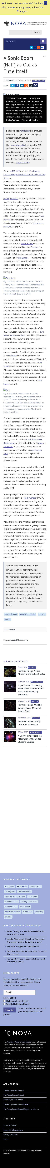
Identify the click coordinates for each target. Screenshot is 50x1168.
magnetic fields (11, 906)
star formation (35, 886)
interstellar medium (12, 912)
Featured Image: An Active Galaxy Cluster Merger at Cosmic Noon (30, 707)
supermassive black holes (15, 896)
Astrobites (10, 80)
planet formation (11, 901)
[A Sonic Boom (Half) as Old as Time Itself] (25, 94)
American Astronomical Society (19, 1042)
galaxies (8, 917)
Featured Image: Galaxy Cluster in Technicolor (29, 723)
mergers (42, 614)
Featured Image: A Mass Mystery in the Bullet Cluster (31, 672)
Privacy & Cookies (10, 1135)
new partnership (17, 145)
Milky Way (39, 912)
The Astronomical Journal (13, 1090)
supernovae (27, 912)
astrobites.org (22, 162)
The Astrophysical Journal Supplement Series (21, 1109)
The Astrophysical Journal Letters (16, 1104)
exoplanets (9, 886)
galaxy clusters (11, 614)
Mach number (29, 497)
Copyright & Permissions (13, 1130)
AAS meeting (22, 886)
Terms (5, 1139)
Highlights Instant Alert (17, 1001)
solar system (10, 891)
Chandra (34, 247)
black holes (32, 896)
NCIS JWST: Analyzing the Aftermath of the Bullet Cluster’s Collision (30, 738)
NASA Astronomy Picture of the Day (23, 120)
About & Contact (10, 1125)
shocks (7, 619)
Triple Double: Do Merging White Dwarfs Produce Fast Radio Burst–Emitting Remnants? (31, 690)
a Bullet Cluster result (19, 640)
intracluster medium (27, 614)
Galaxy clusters (10, 198)
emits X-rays (27, 243)
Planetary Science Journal (13, 1100)
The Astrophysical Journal (13, 1095)
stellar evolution (24, 891)
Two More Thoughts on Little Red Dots (23, 946)
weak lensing (22, 257)
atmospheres (25, 906)
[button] (45, 3)
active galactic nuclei (29, 901)
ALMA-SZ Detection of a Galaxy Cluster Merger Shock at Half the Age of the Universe (24, 174)
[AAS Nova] (25, 23)
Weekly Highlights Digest (17, 1004)
